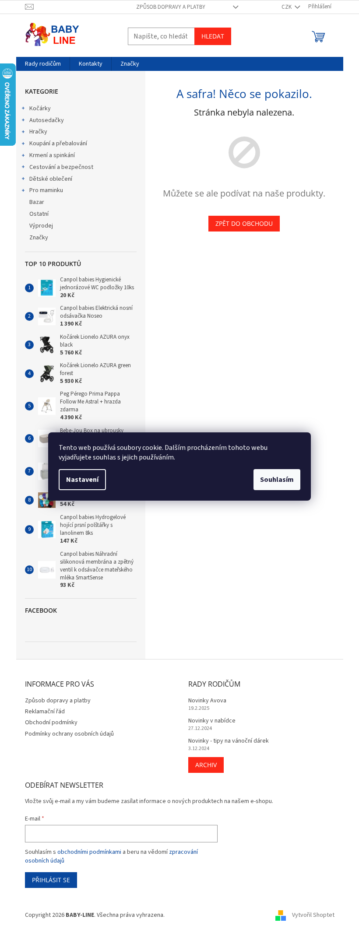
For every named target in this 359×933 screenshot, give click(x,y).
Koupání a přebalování (58, 143)
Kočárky (40, 108)
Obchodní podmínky (51, 722)
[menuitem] (43, 64)
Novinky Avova (207, 701)
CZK (287, 7)
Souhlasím (277, 479)
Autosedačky (46, 120)
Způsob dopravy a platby (170, 7)
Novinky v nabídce (212, 721)
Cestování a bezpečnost (61, 167)
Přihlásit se (51, 880)
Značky (38, 237)
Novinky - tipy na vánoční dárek (228, 741)
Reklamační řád (45, 711)
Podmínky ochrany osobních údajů (69, 734)
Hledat (212, 36)
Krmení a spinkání (52, 155)
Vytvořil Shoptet (313, 915)
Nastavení (82, 479)
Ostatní (39, 214)
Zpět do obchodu (244, 223)
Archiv (206, 765)
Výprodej (41, 225)
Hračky (38, 131)
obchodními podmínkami (89, 852)
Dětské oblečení (50, 179)
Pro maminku (46, 190)
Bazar (36, 202)
